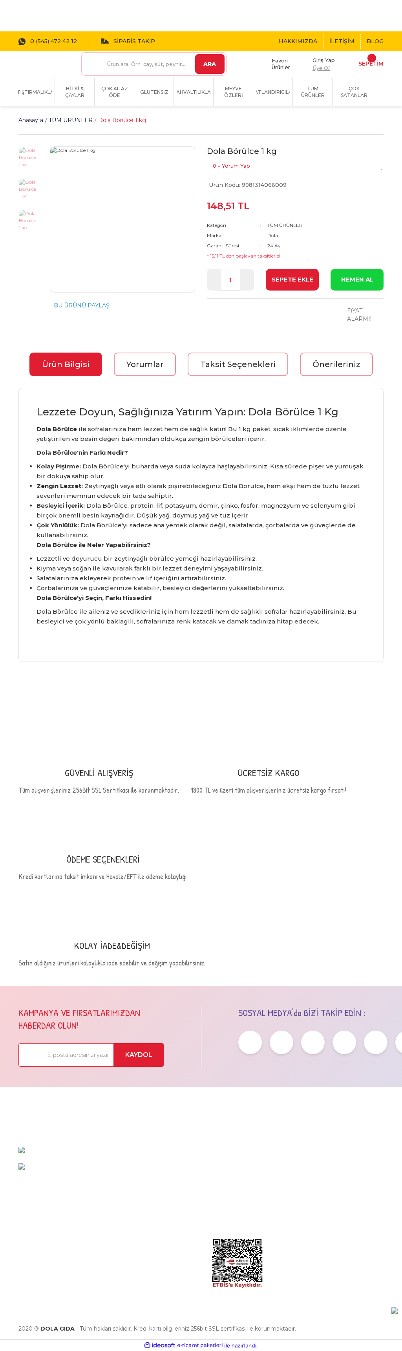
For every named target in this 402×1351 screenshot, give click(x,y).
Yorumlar (144, 364)
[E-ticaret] (200, 1345)
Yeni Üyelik (349, 1217)
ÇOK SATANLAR (354, 92)
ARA (209, 64)
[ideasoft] (159, 1345)
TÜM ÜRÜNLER (285, 225)
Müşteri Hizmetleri (348, 1170)
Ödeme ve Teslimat (286, 1182)
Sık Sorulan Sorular (349, 1189)
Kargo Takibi (351, 1205)
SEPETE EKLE (292, 279)
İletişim (218, 1203)
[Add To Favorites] (382, 166)
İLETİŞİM (341, 41)
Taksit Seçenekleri (238, 364)
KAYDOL (138, 1054)
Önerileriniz (336, 364)
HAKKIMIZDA (298, 41)
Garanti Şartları (291, 1217)
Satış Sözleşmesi (294, 1166)
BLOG (375, 41)
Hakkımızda (225, 1166)
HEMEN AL (357, 279)
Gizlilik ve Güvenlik (283, 1201)
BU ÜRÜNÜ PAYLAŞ (82, 305)
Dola (272, 235)
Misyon (217, 1190)
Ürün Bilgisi (66, 364)
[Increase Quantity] (247, 280)
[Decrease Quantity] (214, 280)
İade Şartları (287, 1230)
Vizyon (217, 1178)
